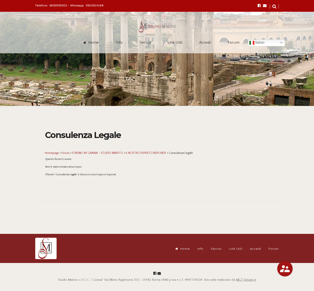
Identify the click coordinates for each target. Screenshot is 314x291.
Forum (233, 42)
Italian (259, 42)
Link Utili (175, 42)
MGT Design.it (246, 280)
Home (93, 42)
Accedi (205, 42)
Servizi (145, 42)
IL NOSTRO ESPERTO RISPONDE (146, 153)
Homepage (52, 153)
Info (119, 42)
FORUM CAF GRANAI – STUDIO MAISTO (97, 153)
